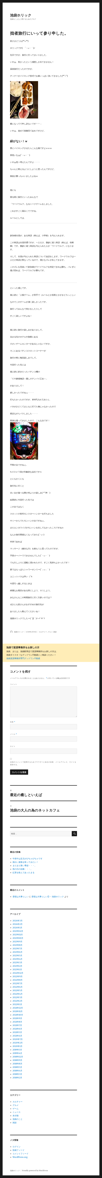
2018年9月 (17, 1060)
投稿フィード (19, 1150)
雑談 (55, 632)
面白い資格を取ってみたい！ (25, 862)
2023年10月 (18, 938)
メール (13, 734)
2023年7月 (17, 948)
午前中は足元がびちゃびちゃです (27, 858)
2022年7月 (17, 983)
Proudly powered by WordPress (35, 1171)
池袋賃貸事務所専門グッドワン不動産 (23, 658)
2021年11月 (18, 1011)
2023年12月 (18, 931)
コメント (13, 684)
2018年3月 (17, 1074)
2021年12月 (18, 1008)
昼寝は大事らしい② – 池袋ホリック (47, 896)
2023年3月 (17, 962)
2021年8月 (17, 1022)
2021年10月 (18, 1015)
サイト (12, 746)
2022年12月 (18, 973)
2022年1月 (17, 1004)
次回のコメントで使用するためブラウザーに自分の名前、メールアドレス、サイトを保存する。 (43, 763)
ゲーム (16, 1108)
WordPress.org (20, 1157)
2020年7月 (18, 1039)
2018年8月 (17, 1063)
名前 (12, 722)
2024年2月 (18, 924)
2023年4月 (17, 959)
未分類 (16, 1115)
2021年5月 (17, 1032)
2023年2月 (17, 966)
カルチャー (43, 632)
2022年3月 (17, 997)
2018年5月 (17, 1067)
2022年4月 (18, 994)
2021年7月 (17, 1025)
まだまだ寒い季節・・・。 (24, 865)
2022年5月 (17, 990)
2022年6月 (18, 987)
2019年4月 (17, 1053)
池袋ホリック (20, 15)
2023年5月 (17, 955)
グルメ (50, 632)
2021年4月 (17, 1035)
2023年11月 (18, 934)
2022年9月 (18, 976)
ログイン (17, 1146)
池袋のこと (18, 1119)
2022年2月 (17, 1001)
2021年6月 (17, 1028)
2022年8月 (18, 980)
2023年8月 (17, 945)
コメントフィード (20, 1153)
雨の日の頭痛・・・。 (22, 869)
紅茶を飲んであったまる (23, 872)
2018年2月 (17, 1077)
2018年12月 (18, 1056)
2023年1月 (17, 969)
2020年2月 (18, 1042)
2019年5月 (17, 1049)
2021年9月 (17, 1018)
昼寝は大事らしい (20, 896)
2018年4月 (17, 1070)
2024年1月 (17, 927)
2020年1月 (17, 1046)
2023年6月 (17, 952)
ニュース (17, 1112)
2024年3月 (18, 920)
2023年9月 (17, 941)
